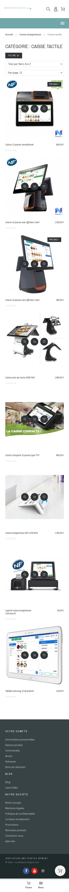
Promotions (11, 824)
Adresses (10, 761)
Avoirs (8, 756)
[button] (34, 23)
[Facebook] (26, 871)
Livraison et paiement (17, 819)
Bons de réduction (15, 767)
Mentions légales (14, 808)
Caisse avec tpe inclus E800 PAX (20, 377)
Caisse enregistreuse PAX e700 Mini (21, 533)
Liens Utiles (11, 787)
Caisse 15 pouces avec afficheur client (22, 222)
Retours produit (14, 745)
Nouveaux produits (15, 830)
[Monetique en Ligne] (18, 9)
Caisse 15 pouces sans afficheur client (22, 300)
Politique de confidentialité (20, 813)
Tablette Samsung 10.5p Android (19, 691)
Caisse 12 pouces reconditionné (19, 144)
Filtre (12, 55)
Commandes (12, 750)
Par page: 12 (15, 72)
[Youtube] (34, 871)
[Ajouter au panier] (34, 108)
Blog (7, 782)
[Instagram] (43, 871)
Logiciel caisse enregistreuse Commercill (18, 612)
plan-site (10, 841)
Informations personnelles (20, 739)
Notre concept (13, 802)
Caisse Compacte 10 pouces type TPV (22, 455)
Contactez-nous (14, 835)
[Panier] (60, 870)
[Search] (48, 9)
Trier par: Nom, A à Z (19, 64)
